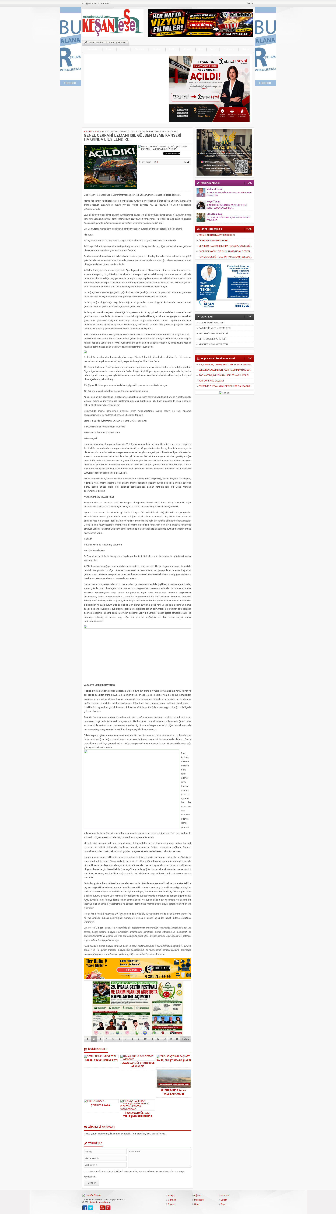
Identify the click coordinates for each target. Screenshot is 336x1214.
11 (151, 1038)
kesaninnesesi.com (100, 1202)
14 (170, 1038)
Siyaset (187, 49)
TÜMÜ (185, 1038)
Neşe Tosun (213, 201)
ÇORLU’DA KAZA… (101, 1105)
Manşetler (199, 1199)
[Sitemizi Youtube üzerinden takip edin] (102, 1208)
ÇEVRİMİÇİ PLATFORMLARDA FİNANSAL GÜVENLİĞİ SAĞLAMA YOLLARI (226, 246)
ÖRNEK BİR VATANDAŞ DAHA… (214, 240)
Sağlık (172, 49)
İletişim (250, 3)
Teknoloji (229, 49)
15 (177, 1038)
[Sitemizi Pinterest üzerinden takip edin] (108, 1208)
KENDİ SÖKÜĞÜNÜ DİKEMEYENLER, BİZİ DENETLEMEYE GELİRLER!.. (226, 206)
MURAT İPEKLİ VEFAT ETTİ (212, 322)
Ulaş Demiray (214, 214)
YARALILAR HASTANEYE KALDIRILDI (217, 235)
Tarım (213, 49)
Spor (201, 49)
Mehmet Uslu (214, 189)
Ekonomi (139, 49)
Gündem (157, 49)
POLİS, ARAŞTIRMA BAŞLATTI (173, 1060)
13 (164, 1038)
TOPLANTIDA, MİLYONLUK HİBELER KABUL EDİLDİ (224, 375)
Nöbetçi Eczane (117, 42)
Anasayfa (92, 49)
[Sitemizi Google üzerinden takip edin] (96, 1208)
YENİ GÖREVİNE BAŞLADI (211, 380)
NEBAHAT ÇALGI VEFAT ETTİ (213, 344)
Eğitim (123, 49)
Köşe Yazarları (96, 42)
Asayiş (109, 49)
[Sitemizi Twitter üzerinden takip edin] (90, 1208)
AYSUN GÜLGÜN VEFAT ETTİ (213, 333)
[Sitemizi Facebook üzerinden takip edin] (85, 1208)
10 (145, 1038)
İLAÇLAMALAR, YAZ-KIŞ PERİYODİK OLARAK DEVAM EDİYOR (226, 364)
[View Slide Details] (209, 89)
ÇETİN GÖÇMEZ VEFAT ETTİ (213, 339)
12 (157, 1038)
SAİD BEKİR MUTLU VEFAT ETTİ (215, 328)
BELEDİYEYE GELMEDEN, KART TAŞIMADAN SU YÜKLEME (226, 370)
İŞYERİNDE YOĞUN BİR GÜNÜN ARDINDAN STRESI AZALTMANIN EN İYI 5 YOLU (226, 251)
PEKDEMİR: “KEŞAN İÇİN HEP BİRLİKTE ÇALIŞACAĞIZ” (226, 386)
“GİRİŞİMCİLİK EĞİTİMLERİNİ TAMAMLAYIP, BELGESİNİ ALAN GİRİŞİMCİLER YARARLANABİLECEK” (226, 256)
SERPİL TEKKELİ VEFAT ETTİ (101, 1060)
